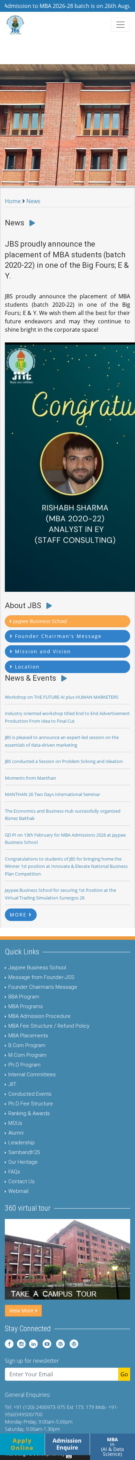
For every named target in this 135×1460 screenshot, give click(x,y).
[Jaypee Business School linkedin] (32, 1343)
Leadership (21, 1142)
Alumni (16, 1133)
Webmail (18, 1191)
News (33, 201)
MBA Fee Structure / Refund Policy (48, 1026)
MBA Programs (25, 1006)
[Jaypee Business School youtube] (45, 1343)
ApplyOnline (22, 1444)
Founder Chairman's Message (42, 987)
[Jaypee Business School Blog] (59, 1343)
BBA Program (23, 997)
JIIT (12, 1084)
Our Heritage (23, 1162)
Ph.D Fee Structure (30, 1104)
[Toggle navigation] (120, 25)
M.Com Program (27, 1055)
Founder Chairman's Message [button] (57, 636)
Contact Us (21, 1181)
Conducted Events (30, 1094)
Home (13, 201)
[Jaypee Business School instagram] (20, 1343)
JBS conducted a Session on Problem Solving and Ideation (64, 761)
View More (22, 1310)
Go (124, 1374)
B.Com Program (26, 1045)
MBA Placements (28, 1035)
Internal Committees (32, 1074)
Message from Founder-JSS (41, 977)
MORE (19, 914)
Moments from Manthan (30, 778)
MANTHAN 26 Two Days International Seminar (52, 794)
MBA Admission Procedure (39, 1016)
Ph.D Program (24, 1065)
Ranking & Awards (29, 1113)
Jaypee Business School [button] (39, 621)
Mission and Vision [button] (42, 651)
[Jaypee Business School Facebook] (9, 1343)
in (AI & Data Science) (112, 1446)
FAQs (14, 1172)
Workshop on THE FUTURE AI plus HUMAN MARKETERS (61, 697)
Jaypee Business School (37, 967)
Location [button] (26, 666)
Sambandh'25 (24, 1152)
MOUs (15, 1123)
